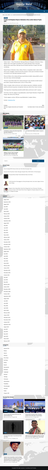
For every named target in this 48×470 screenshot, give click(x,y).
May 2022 (6, 258)
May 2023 (6, 230)
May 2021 (6, 282)
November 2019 (7, 319)
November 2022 (7, 244)
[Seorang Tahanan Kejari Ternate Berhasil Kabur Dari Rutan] (13, 427)
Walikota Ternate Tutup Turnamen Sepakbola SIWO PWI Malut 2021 (11, 153)
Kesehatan (6, 369)
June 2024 (6, 209)
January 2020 (6, 315)
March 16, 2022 (15, 23)
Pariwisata (6, 379)
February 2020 (7, 312)
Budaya (5, 350)
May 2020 (6, 305)
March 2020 (6, 310)
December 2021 (7, 270)
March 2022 (6, 263)
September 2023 (7, 220)
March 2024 (6, 211)
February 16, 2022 (36, 133)
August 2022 (6, 251)
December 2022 (7, 242)
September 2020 (7, 296)
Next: (36, 106)
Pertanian (6, 388)
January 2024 (6, 216)
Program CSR (6, 393)
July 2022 (6, 253)
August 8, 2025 (15, 417)
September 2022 (7, 249)
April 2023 (6, 232)
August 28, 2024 (36, 438)
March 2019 (6, 338)
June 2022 (6, 256)
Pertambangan (7, 386)
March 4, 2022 (15, 133)
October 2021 (6, 275)
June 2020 (6, 303)
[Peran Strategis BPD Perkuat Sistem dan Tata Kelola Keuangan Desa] (13, 406)
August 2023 (6, 223)
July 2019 (6, 329)
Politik (5, 390)
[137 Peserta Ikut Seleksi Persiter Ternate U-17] (34, 122)
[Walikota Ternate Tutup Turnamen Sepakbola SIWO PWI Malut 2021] (13, 144)
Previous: (13, 107)
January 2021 (6, 286)
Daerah (5, 353)
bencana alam (6, 348)
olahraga (5, 17)
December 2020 (7, 289)
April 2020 (6, 308)
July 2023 (6, 225)
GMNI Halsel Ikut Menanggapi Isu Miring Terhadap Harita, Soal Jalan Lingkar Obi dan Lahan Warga (34, 436)
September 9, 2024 (15, 438)
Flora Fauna (6, 357)
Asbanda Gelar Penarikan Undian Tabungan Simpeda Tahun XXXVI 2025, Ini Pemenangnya (33, 415)
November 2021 (7, 272)
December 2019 (7, 317)
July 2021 (6, 277)
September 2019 (7, 324)
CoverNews (27, 468)
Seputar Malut (24, 4)
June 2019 (6, 331)
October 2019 (6, 322)
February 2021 (7, 284)
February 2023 (7, 237)
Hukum (5, 362)
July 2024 (6, 206)
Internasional (6, 367)
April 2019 (6, 336)
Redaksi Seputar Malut (8, 23)
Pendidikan (6, 383)
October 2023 (6, 218)
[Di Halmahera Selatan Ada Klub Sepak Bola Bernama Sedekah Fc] (13, 122)
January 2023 (6, 239)
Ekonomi (5, 355)
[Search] (44, 11)
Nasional (5, 374)
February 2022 (7, 265)
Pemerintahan (6, 381)
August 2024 (6, 204)
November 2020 (7, 291)
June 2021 (6, 279)
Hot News (6, 360)
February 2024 (7, 213)
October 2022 (6, 246)
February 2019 (7, 341)
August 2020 (6, 298)
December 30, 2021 (15, 155)
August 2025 (6, 199)
